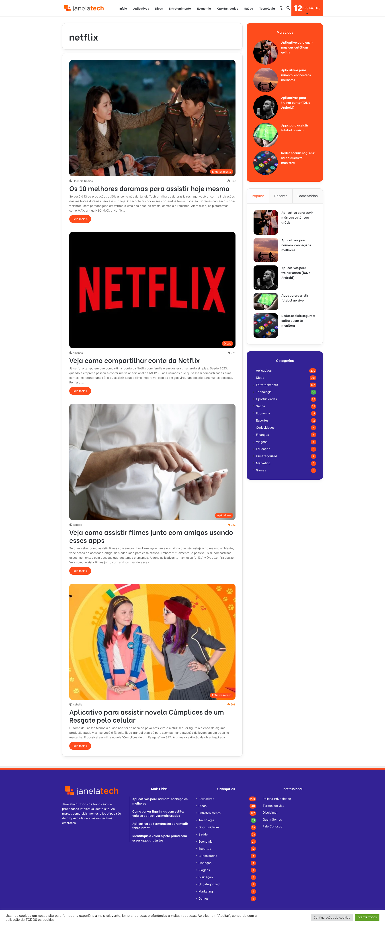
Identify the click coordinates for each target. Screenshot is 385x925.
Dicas (159, 8)
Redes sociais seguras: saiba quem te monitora (298, 157)
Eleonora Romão (83, 181)
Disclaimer (270, 812)
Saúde (248, 8)
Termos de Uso (273, 805)
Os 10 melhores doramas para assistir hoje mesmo (149, 188)
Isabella (77, 524)
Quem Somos (272, 819)
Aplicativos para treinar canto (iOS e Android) (295, 102)
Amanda (78, 353)
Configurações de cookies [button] (332, 917)
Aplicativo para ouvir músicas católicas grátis (297, 47)
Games (261, 470)
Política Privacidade (277, 799)
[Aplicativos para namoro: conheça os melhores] (265, 80)
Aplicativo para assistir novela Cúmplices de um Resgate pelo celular (146, 715)
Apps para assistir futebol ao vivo (294, 127)
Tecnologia (267, 8)
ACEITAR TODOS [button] (367, 917)
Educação (263, 449)
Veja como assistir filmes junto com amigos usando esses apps (151, 536)
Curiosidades (265, 427)
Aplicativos (141, 8)
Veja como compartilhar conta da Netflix (134, 360)
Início (123, 8)
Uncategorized (266, 456)
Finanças (262, 434)
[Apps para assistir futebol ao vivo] (265, 135)
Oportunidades (227, 8)
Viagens (261, 442)
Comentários (307, 196)
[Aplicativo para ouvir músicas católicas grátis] (265, 52)
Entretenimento (180, 8)
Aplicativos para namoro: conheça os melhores (296, 74)
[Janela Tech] (84, 8)
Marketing (263, 463)
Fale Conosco (272, 826)
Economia (204, 8)
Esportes (262, 420)
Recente (280, 196)
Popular (258, 196)
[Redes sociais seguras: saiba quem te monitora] (265, 163)
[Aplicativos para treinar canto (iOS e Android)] (265, 107)
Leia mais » (80, 219)
